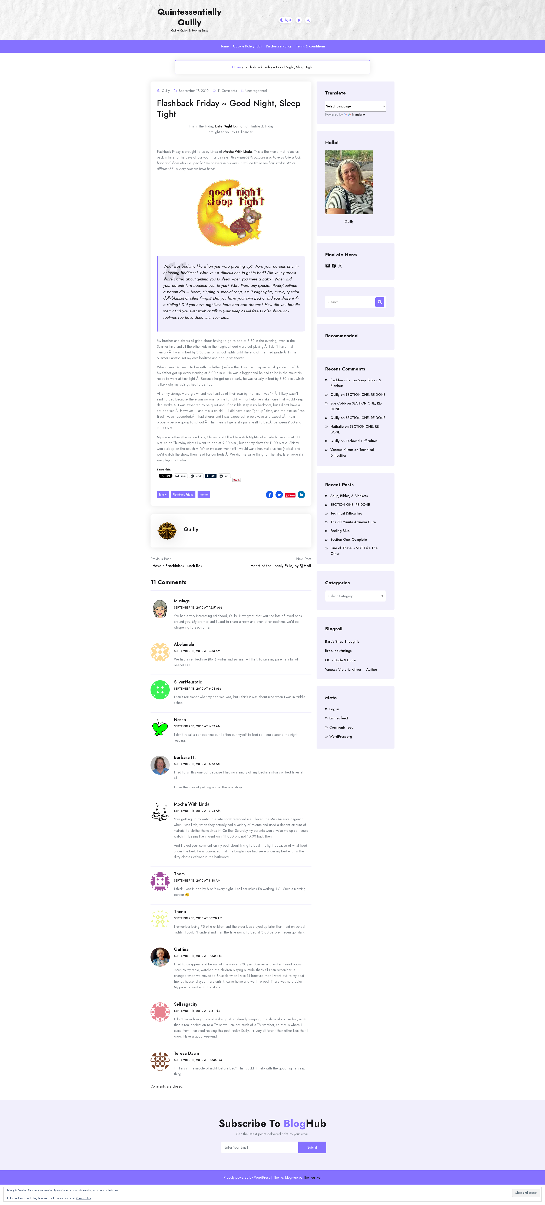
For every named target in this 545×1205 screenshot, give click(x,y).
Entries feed (338, 718)
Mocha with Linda (191, 804)
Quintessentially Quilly (189, 17)
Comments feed (341, 727)
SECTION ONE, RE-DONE (365, 394)
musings (182, 601)
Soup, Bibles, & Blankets (349, 495)
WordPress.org (340, 736)
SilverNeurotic (188, 682)
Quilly (191, 529)
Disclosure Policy (279, 46)
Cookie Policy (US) (247, 46)
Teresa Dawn (186, 1053)
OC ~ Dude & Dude (340, 660)
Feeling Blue (340, 530)
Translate (358, 114)
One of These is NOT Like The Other (353, 551)
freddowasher (341, 380)
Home (224, 46)
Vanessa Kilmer (341, 449)
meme (204, 494)
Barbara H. (185, 757)
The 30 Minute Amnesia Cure (353, 522)
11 (227, 90)
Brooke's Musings (338, 650)
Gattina (181, 949)
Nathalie (337, 426)
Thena (180, 912)
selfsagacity (185, 1004)
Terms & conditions (310, 46)
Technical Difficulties (361, 441)
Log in (334, 709)
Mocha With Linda (237, 151)
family (162, 494)
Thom (179, 874)
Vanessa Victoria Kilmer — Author (351, 669)
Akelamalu (184, 644)
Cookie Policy (83, 1198)
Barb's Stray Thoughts (342, 641)
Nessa (180, 720)
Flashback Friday (183, 494)
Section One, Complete (348, 539)
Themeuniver (312, 1177)
